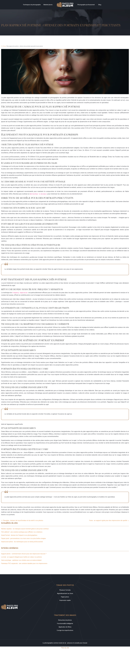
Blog (99, 5)
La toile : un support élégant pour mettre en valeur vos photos (21, 557)
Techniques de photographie (32, 5)
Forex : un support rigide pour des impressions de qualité (108, 520)
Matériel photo (48, 5)
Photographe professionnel (86, 5)
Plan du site (65, 648)
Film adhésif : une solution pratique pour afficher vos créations (21, 532)
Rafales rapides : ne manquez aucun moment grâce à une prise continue (25, 529)
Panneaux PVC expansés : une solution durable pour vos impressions (24, 563)
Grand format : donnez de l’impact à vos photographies (19, 535)
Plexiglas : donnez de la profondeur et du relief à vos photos (23, 520)
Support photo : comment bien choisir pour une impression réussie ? (23, 554)
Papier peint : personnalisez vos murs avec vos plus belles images (23, 538)
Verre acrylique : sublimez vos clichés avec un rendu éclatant (21, 560)
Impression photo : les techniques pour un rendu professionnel (22, 542)
